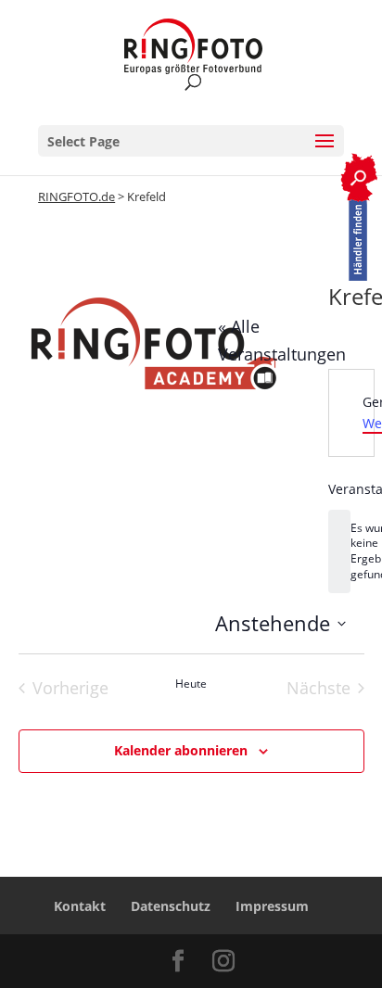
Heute (191, 684)
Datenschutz (170, 906)
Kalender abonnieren (181, 750)
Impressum (272, 906)
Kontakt (80, 906)
